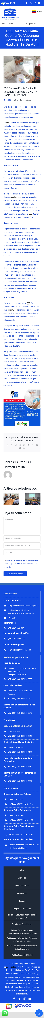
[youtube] (39, 3)
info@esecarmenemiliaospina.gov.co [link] (23, 606)
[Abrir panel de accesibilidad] (39, 1013)
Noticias (16, 100)
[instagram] (35, 3)
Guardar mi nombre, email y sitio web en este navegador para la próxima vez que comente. (21, 563)
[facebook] (26, 3)
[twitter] (31, 3)
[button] (5, 499)
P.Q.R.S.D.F (12, 618)
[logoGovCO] (8, 2)
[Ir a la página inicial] (10, 8)
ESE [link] (7, 123)
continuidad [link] (16, 197)
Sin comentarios (25, 100)
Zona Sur (24, 657)
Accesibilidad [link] (11, 967)
